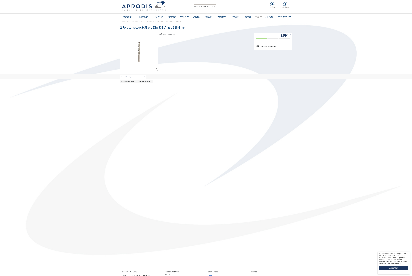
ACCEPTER (393, 268)
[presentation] (133, 77)
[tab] (133, 77)
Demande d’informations (268, 46)
